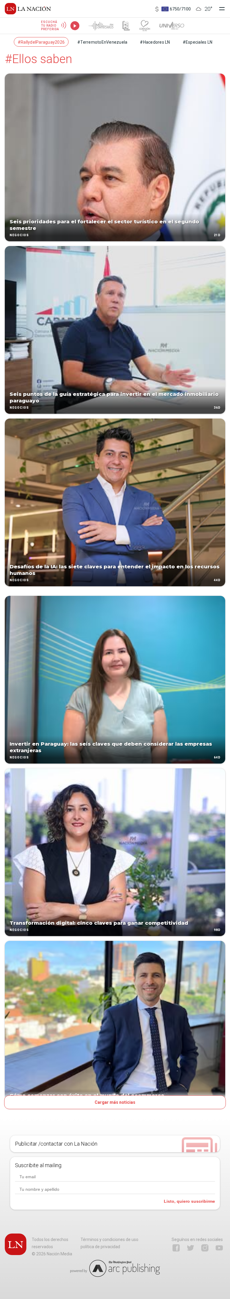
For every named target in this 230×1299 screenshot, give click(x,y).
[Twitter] (190, 1248)
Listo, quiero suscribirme (189, 1201)
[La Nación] (28, 8)
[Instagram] (205, 1248)
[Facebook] (176, 1248)
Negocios (19, 235)
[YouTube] (219, 1248)
